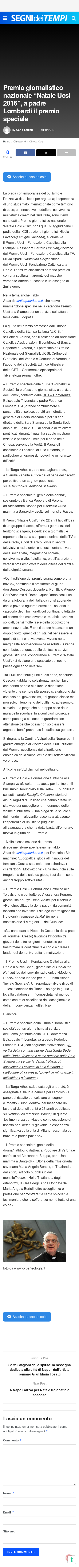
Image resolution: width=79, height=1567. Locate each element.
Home (6, 141)
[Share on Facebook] (25, 152)
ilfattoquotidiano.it (29, 300)
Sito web (9, 1531)
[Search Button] (74, 18)
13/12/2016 (47, 130)
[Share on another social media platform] (66, 152)
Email (8, 1512)
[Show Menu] (5, 18)
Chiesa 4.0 (19, 141)
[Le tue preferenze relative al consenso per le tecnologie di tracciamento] (72, 1560)
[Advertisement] (39, 5)
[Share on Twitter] (46, 152)
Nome (8, 1493)
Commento (12, 1440)
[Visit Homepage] (39, 18)
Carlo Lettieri (24, 130)
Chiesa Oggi (36, 141)
